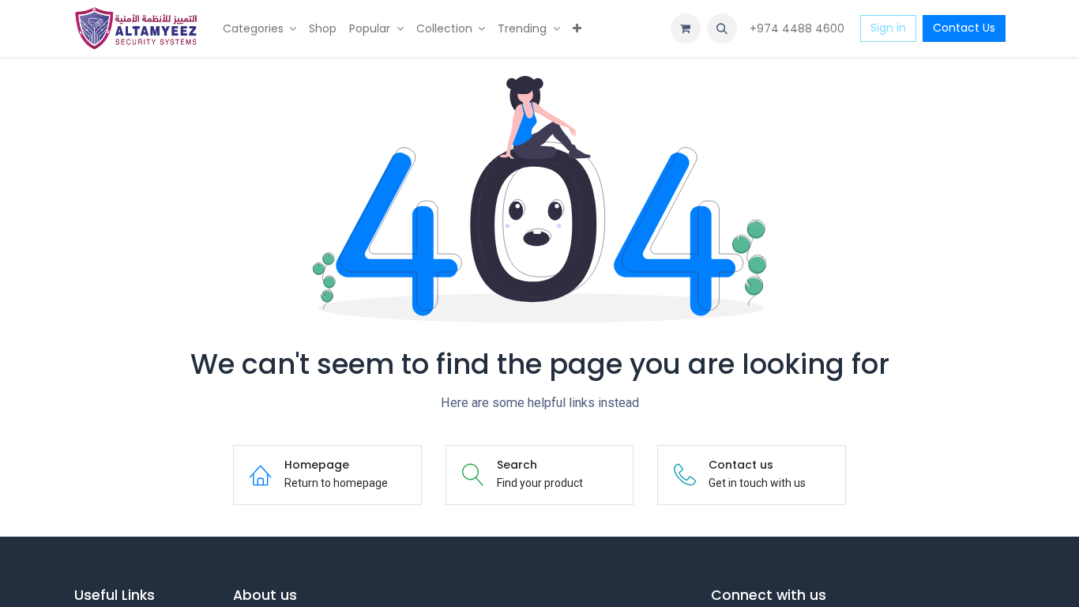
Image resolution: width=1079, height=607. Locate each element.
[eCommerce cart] (686, 28)
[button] (722, 28)
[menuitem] (259, 28)
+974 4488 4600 (799, 28)
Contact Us (964, 28)
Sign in (888, 28)
